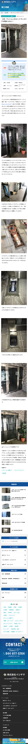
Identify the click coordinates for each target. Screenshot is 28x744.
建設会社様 (11, 691)
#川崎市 (11, 626)
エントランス (10, 703)
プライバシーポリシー (8, 735)
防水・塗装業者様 (14, 574)
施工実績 (5, 712)
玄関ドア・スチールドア (14, 564)
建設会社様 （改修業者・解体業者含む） (14, 578)
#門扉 (15, 607)
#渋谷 (4, 607)
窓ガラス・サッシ (14, 555)
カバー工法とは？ (7, 720)
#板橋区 (10, 607)
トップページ (6, 725)
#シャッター (6, 629)
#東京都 (16, 626)
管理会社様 (14, 583)
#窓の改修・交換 (15, 629)
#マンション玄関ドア (8, 618)
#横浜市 (5, 626)
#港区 (4, 612)
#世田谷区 (11, 610)
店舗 (14, 597)
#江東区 (5, 610)
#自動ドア (18, 610)
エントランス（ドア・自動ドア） (14, 550)
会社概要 (5, 727)
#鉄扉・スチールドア (8, 620)
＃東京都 (4, 473)
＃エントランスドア (18, 470)
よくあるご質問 (6, 730)
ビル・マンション (14, 592)
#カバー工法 (16, 612)
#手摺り (5, 615)
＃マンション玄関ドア (7, 470)
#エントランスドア (7, 104)
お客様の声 (5, 718)
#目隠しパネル (17, 623)
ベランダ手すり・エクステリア (14, 560)
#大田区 (20, 607)
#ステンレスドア (19, 620)
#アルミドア (12, 615)
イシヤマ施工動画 (7, 715)
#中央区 (10, 612)
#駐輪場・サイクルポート (17, 631)
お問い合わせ (14, 662)
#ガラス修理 (6, 631)
